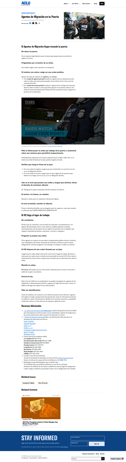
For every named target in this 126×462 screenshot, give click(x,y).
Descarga (48, 310)
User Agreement (24, 457)
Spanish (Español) (30, 323)
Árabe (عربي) (28, 328)
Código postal (74, 442)
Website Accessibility (42, 457)
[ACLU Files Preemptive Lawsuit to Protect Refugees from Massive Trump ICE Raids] (41, 410)
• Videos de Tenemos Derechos (34, 317)
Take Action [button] (86, 3)
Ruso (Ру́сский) (29, 332)
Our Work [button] (75, 3)
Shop (95, 3)
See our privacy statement (55, 146)
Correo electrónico (75, 437)
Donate (102, 454)
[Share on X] (33, 24)
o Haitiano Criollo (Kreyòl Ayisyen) (35, 330)
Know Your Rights (28, 13)
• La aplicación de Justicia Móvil (34, 310)
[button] (36, 23)
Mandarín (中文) (29, 334)
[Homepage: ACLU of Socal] (26, 3)
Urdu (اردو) (27, 326)
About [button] (66, 3)
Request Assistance (88, 454)
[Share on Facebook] (30, 24)
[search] (103, 458)
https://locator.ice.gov (66, 358)
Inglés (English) (29, 321)
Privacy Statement (33, 457)
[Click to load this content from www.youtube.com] (63, 121)
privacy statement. (64, 446)
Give (102, 3)
